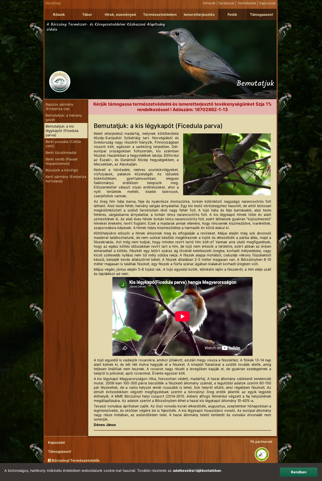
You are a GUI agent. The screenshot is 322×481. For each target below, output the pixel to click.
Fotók (232, 14)
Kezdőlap (53, 3)
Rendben (298, 472)
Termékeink (246, 3)
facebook (226, 3)
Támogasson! (261, 14)
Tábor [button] (87, 14)
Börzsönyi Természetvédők (75, 460)
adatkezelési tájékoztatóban (197, 470)
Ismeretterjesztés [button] (199, 14)
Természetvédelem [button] (160, 14)
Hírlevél (209, 3)
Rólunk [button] (59, 14)
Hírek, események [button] (120, 14)
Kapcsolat (267, 3)
